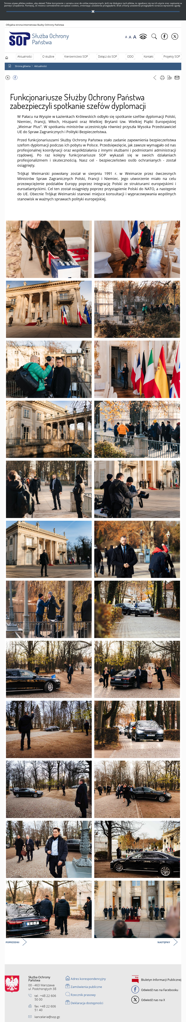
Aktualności (40, 66)
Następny (164, 942)
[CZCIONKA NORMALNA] (126, 37)
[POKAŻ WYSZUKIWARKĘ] (154, 37)
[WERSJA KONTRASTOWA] (143, 37)
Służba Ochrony (50, 39)
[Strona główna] (7, 57)
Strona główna (23, 66)
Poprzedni (13, 942)
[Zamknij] (93, 11)
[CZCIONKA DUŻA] (134, 37)
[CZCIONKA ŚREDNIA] (130, 37)
